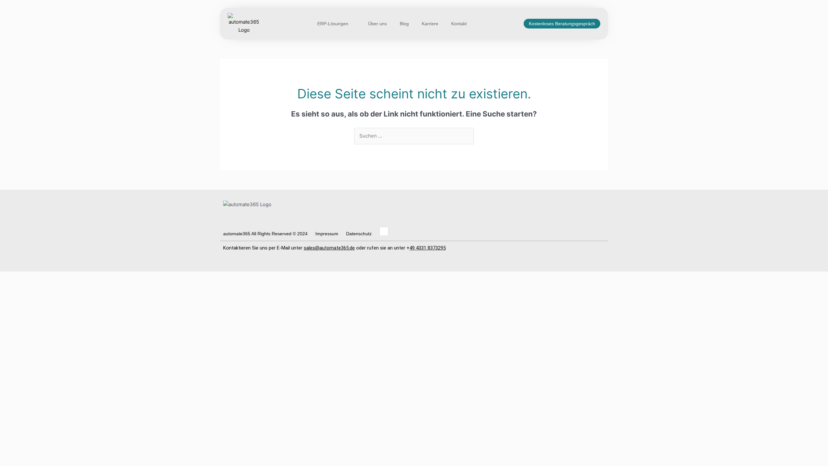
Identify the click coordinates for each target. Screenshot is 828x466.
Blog (404, 23)
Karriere (430, 23)
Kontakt (459, 23)
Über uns (377, 23)
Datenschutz (359, 233)
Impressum (326, 233)
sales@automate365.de (329, 248)
